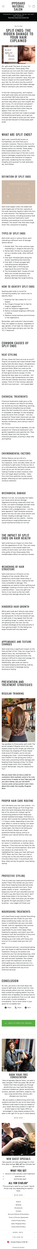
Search (18, 1202)
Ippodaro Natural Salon (18, 6)
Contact (18, 1211)
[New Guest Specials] (18, 1139)
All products (18, 1208)
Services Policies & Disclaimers (18, 1214)
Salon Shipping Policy (18, 1224)
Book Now (18, 1118)
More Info (18, 1232)
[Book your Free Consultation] (18, 1055)
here (3, 788)
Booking (18, 1205)
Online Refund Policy (18, 1227)
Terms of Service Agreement (18, 1217)
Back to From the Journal (20, 1023)
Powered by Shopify (18, 1247)
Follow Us (18, 1237)
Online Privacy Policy (18, 1220)
